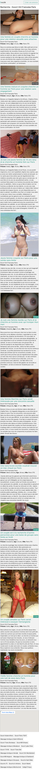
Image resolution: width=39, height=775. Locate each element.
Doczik (3, 2)
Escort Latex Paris (27, 746)
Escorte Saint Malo (27, 760)
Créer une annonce (31, 2)
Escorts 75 (4, 763)
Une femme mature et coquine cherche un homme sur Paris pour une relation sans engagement (19, 89)
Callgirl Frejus (26, 767)
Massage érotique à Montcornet (11, 767)
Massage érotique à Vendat (9, 753)
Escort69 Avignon (6, 756)
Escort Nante (26, 763)
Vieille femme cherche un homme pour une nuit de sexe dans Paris (17, 677)
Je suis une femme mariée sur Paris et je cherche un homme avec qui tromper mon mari (19, 322)
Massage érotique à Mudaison (10, 746)
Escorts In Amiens (15, 763)
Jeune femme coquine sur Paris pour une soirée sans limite (18, 259)
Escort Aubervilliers (7, 735)
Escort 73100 (5, 749)
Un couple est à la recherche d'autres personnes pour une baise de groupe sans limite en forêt (19, 535)
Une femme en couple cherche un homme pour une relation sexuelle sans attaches (19, 38)
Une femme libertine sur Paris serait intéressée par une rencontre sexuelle (17, 400)
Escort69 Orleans (22, 742)
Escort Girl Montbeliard (27, 753)
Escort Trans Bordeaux (8, 742)
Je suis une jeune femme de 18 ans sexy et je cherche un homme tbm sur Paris (18, 161)
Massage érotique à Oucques (10, 760)
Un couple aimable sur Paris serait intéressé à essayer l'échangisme (15, 620)
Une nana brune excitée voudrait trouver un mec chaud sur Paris (18, 467)
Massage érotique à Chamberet (23, 756)
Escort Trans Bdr (16, 749)
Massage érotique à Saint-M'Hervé (12, 739)
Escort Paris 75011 (21, 735)
